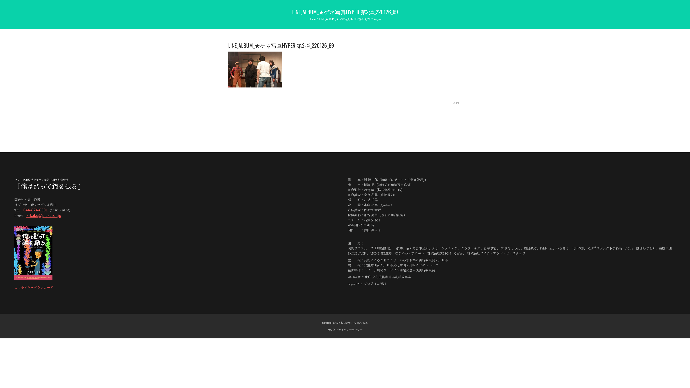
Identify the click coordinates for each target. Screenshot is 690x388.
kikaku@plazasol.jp (43, 215)
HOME (331, 329)
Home (312, 19)
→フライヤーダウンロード (33, 288)
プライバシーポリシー (349, 329)
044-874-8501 (35, 210)
